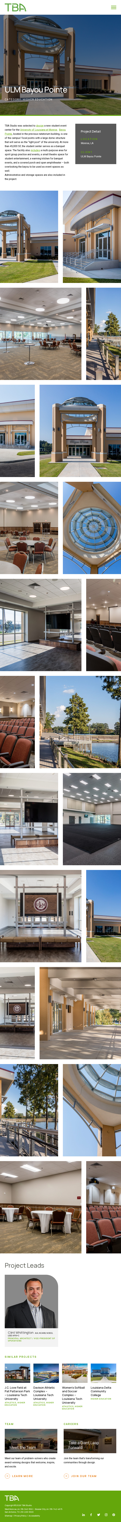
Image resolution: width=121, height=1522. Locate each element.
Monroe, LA (87, 143)
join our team (84, 1476)
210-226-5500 (27, 1512)
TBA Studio (16, 7)
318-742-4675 (55, 1509)
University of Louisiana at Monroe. (39, 129)
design (40, 125)
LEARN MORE (22, 1476)
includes (35, 150)
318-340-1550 (26, 1509)
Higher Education (37, 99)
